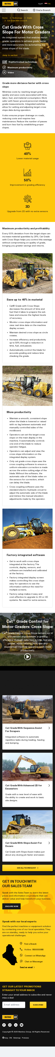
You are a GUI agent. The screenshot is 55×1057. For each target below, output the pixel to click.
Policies (25, 1038)
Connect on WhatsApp (35, 956)
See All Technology (26, 868)
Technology (17, 18)
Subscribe (38, 1005)
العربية (40, 4)
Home (4, 18)
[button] (47, 3)
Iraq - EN (8, 1038)
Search (24, 10)
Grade (29, 18)
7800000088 (37, 949)
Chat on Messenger (34, 961)
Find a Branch (43, 10)
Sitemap (17, 1038)
